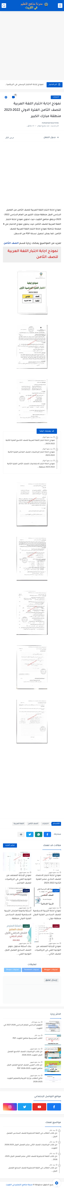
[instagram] (10, 1107)
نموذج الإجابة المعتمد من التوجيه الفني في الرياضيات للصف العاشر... (18, 879)
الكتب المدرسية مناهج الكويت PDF (27, 1038)
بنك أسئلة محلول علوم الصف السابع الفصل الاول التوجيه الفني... (18, 950)
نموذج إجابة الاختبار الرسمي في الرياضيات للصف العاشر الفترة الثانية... (23, 84)
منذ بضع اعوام (48, 437)
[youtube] (39, 1107)
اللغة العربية (19, 824)
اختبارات (56, 97)
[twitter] (25, 1107)
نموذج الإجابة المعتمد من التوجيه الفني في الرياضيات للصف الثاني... (48, 950)
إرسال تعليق (51, 980)
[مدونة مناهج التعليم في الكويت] (33, 5)
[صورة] (53, 1026)
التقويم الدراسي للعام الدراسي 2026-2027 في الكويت (23, 1026)
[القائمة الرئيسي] (60, 5)
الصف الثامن (11, 243)
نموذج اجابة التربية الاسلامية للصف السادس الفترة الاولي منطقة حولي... (47, 915)
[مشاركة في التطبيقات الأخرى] (21, 834)
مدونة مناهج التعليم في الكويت (19, 1185)
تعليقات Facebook (31, 970)
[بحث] (4, 5)
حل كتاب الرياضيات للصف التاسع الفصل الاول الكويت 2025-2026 (24, 1053)
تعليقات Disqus (12, 970)
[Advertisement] (32, 46)
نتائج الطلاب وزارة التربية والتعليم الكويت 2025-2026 (24, 1080)
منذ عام (37, 1035)
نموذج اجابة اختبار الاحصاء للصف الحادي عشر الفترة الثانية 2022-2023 (48, 879)
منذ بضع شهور (54, 872)
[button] (47, 834)
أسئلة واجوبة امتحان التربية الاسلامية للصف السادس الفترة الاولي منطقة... (17, 915)
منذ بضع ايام (36, 1022)
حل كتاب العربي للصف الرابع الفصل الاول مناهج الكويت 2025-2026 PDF (24, 1066)
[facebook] (54, 1107)
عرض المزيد (10, 845)
